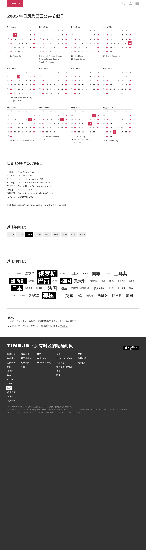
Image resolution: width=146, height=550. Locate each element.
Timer (10, 384)
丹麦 (19, 273)
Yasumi (28, 205)
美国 (49, 295)
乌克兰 (30, 274)
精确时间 (11, 354)
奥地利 (31, 281)
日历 (9, 388)
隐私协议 (82, 362)
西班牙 (102, 295)
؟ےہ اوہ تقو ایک (61, 412)
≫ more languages (75, 412)
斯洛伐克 (121, 281)
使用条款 (82, 358)
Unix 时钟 (42, 358)
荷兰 (79, 295)
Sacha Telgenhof (43, 205)
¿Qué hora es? (47, 409)
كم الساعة (75, 409)
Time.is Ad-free (64, 358)
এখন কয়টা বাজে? (85, 409)
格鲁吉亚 (28, 288)
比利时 (40, 288)
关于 (58, 371)
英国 (69, 295)
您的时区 (11, 362)
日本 (17, 288)
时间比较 (11, 358)
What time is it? (13, 409)
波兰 (64, 288)
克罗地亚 (62, 273)
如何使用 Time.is (64, 367)
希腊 (54, 281)
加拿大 (74, 273)
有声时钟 (11, 400)
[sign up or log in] (130, 4)
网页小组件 (26, 358)
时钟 (9, 375)
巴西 (39, 16)
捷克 (111, 281)
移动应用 (25, 354)
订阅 (23, 367)
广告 (80, 354)
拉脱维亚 (94, 281)
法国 (52, 288)
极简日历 (11, 392)
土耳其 (121, 273)
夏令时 (10, 371)
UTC (39, 354)
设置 (58, 354)
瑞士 (13, 295)
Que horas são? (109, 409)
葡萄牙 (89, 295)
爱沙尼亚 (121, 288)
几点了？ (25, 409)
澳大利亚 (99, 288)
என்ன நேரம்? (50, 412)
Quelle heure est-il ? (62, 409)
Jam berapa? (122, 409)
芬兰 (59, 295)
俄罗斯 (47, 273)
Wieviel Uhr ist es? (14, 412)
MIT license (59, 205)
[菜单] (137, 4)
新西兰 (131, 281)
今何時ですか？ (29, 412)
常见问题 (60, 362)
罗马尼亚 (34, 295)
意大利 (80, 280)
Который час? (96, 409)
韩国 (129, 295)
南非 (96, 273)
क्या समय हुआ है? (35, 409)
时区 (9, 367)
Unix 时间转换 (44, 362)
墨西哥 (17, 281)
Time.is (15, 3)
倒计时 (10, 379)
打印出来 (64, 326)
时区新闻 (25, 362)
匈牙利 (85, 273)
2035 (13, 27)
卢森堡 (107, 273)
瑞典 (131, 288)
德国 (66, 281)
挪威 (103, 281)
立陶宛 (22, 295)
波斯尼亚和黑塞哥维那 (80, 288)
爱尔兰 (111, 288)
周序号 (10, 396)
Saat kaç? (40, 412)
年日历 (35, 16)
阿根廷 (117, 296)
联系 (58, 375)
